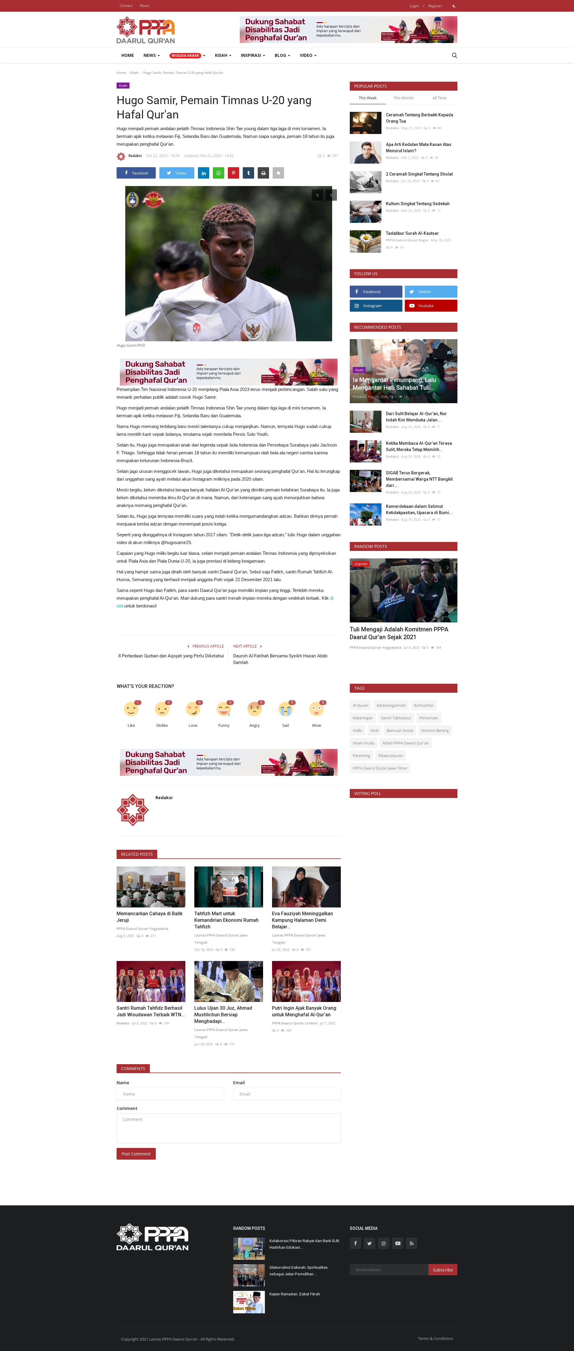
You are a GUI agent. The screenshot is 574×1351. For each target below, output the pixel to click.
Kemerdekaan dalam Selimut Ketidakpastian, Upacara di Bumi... (419, 509)
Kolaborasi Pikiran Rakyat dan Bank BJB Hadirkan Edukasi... (304, 1244)
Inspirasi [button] (251, 55)
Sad (285, 725)
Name (123, 1082)
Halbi (357, 730)
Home (127, 55)
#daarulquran (390, 755)
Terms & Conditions (435, 1338)
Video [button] (307, 55)
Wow (316, 725)
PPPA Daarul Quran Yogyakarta (142, 928)
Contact (126, 5)
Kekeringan (363, 718)
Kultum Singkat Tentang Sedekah (418, 203)
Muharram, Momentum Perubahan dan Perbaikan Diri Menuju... (401, 633)
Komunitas (423, 705)
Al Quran (360, 705)
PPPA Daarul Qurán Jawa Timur (380, 768)
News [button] (150, 55)
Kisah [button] (221, 55)
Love (193, 725)
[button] (187, 55)
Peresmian (428, 718)
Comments (133, 1068)
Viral (374, 730)
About (144, 5)
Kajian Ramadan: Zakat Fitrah (294, 1294)
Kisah (134, 72)
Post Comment (136, 1154)
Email (239, 1082)
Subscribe (443, 1270)
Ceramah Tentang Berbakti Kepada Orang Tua (419, 118)
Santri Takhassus (396, 718)
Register (435, 5)
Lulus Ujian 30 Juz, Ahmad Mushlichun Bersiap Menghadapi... (223, 1014)
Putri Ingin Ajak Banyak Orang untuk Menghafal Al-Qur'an (304, 1011)
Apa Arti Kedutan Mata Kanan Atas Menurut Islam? (418, 147)
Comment (127, 1108)
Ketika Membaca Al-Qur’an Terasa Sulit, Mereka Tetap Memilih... (419, 446)
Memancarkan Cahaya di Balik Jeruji (149, 917)
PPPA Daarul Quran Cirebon (294, 1023)
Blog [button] (281, 55)
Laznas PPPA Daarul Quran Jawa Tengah (221, 939)
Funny (224, 725)
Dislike (162, 725)
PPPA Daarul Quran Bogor (407, 240)
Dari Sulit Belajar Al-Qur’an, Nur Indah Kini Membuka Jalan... (416, 416)
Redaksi (135, 155)
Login (414, 5)
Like (131, 725)
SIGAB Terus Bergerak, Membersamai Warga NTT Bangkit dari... (419, 479)
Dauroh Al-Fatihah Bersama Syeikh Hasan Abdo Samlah (280, 659)
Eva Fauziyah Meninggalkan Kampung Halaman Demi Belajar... (302, 920)
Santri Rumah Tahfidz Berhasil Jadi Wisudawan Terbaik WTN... (151, 1011)
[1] (454, 5)
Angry (254, 725)
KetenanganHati (391, 705)
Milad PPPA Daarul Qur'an (406, 743)
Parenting (361, 755)
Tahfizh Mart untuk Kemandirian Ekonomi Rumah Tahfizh (226, 920)
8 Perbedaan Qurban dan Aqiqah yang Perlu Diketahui (171, 656)
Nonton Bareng (435, 730)
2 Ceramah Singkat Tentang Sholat (419, 174)
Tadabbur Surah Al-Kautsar (412, 233)
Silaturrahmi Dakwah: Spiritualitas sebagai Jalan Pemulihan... (298, 1270)
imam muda (363, 743)
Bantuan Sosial (400, 730)
